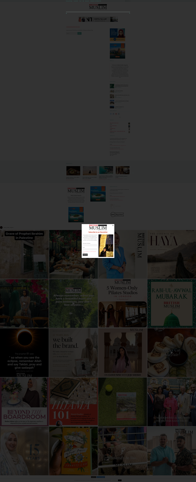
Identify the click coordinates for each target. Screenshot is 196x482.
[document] (98, 241)
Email (83, 247)
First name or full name (86, 243)
